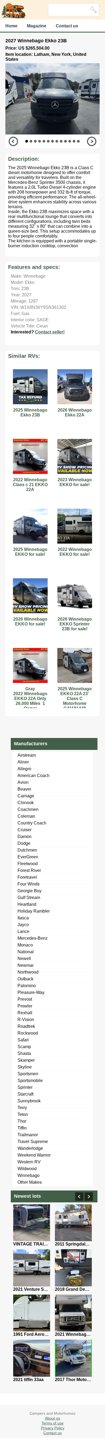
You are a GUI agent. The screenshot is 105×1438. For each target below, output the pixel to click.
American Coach (34, 775)
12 (74, 141)
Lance (23, 931)
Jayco (23, 924)
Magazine (36, 26)
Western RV (29, 1162)
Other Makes (30, 1182)
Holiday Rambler (34, 911)
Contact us (67, 26)
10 (65, 141)
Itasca (23, 918)
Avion (23, 782)
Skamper (26, 1060)
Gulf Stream (29, 897)
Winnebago (29, 1175)
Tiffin (22, 1128)
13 (78, 141)
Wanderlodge (30, 1148)
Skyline (25, 1067)
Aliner (23, 762)
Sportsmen (28, 1073)
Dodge (24, 843)
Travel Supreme (33, 1141)
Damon (25, 836)
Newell (24, 958)
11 (69, 141)
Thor (22, 1121)
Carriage (26, 796)
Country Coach (32, 823)
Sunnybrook (29, 1101)
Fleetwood (28, 863)
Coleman (26, 816)
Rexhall (25, 1012)
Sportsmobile (30, 1080)
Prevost (25, 999)
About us (52, 1418)
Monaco (25, 945)
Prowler (25, 1006)
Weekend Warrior (34, 1155)
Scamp (24, 1046)
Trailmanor (28, 1134)
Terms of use (52, 1423)
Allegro (24, 768)
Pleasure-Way (31, 992)
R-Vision (26, 1019)
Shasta (24, 1053)
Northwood (28, 972)
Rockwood (28, 1033)
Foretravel (27, 877)
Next (91, 141)
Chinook (26, 802)
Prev (13, 141)
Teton (23, 1114)
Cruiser (25, 829)
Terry (22, 1107)
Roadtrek (26, 1026)
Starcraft (25, 1094)
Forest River (29, 870)
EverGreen (28, 857)
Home (11, 26)
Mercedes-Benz (33, 938)
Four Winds (29, 884)
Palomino (27, 985)
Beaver (24, 789)
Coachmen (28, 809)
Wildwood (27, 1168)
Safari (23, 1040)
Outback (25, 979)
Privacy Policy (52, 1428)
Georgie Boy (29, 890)
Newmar (26, 965)
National (26, 951)
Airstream (27, 755)
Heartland (27, 904)
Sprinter (25, 1087)
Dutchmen (27, 850)
